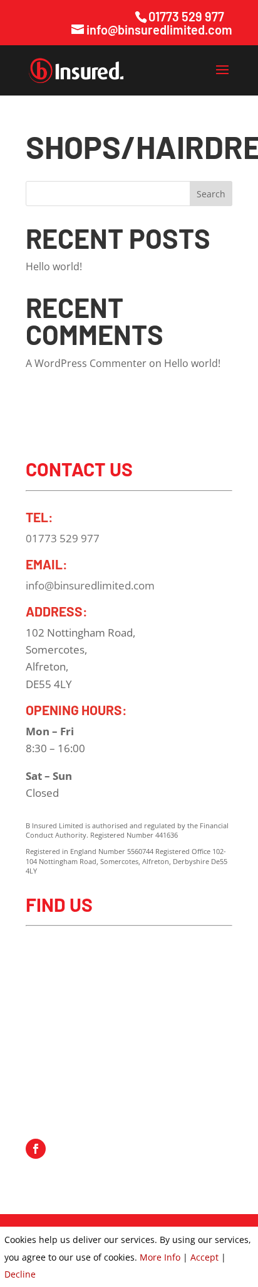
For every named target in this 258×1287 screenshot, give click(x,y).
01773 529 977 (186, 16)
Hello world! (54, 266)
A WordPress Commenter (86, 363)
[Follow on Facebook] (36, 1149)
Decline (20, 1274)
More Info (160, 1257)
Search (211, 194)
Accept (204, 1257)
